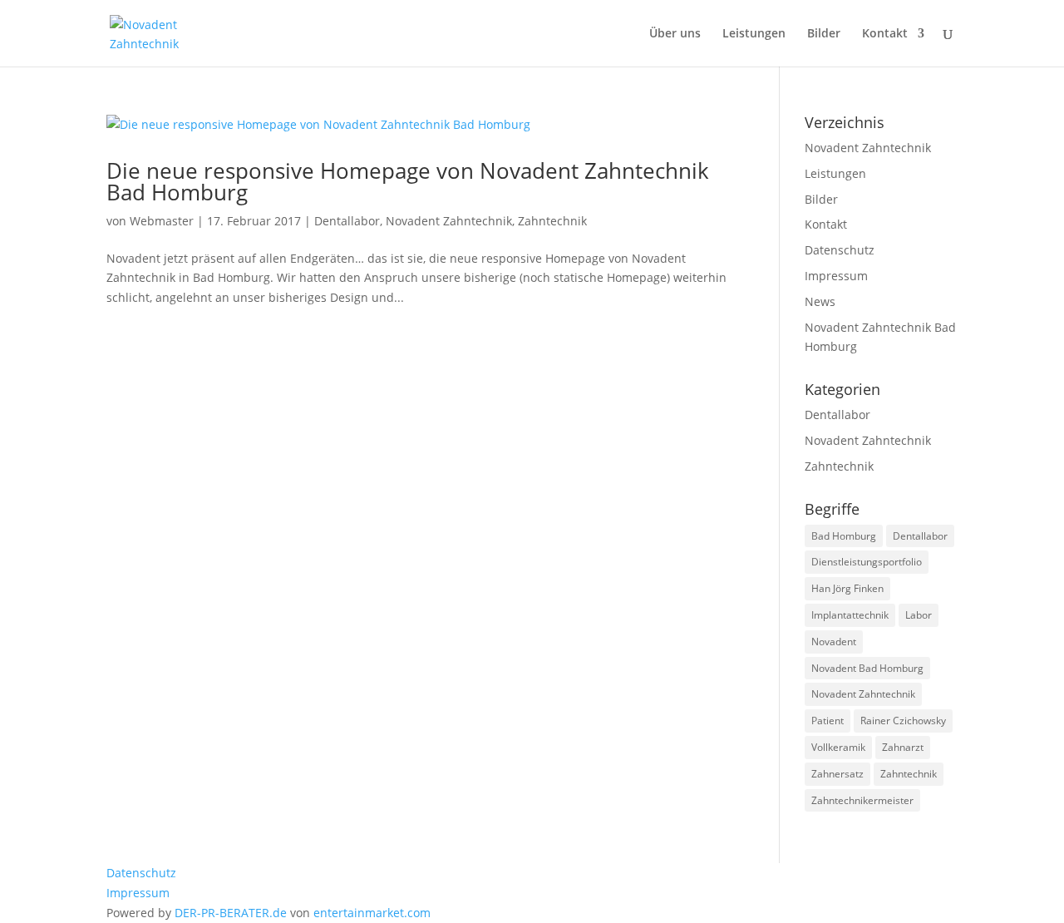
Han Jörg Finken (847, 588)
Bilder (823, 34)
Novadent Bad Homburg (867, 668)
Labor (918, 615)
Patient (827, 720)
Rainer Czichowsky (903, 720)
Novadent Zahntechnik (449, 221)
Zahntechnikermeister (862, 800)
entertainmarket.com (372, 913)
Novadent (833, 641)
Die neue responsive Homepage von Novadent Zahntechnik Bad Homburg (407, 181)
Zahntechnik (552, 221)
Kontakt (885, 34)
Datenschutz (839, 250)
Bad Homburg (843, 536)
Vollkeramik (838, 747)
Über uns (675, 34)
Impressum (836, 276)
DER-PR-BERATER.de (231, 913)
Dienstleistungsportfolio (866, 562)
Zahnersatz (837, 774)
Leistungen (754, 34)
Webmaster (162, 221)
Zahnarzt (903, 747)
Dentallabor (347, 221)
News (820, 301)
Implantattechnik (850, 615)
